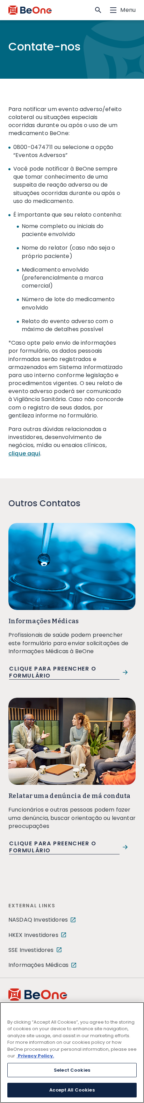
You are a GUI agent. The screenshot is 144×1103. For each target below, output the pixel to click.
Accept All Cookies (71, 1090)
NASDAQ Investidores (38, 920)
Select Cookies (72, 1070)
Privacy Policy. (35, 1056)
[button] (98, 10)
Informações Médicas (38, 965)
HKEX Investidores (33, 935)
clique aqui (24, 453)
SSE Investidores (31, 950)
